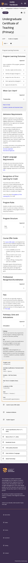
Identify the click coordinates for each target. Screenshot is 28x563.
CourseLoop (24, 561)
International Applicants (8, 150)
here (4, 170)
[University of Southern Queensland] (4, 4)
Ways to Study (6, 104)
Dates (6, 522)
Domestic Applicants (8, 149)
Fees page (7, 308)
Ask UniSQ (7, 515)
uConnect (7, 538)
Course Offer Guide (9, 242)
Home (2, 8)
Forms (6, 530)
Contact (7, 553)
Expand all (21, 60)
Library (6, 545)
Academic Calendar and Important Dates (13, 107)
